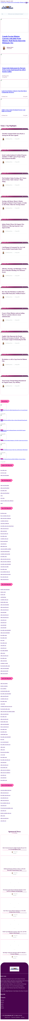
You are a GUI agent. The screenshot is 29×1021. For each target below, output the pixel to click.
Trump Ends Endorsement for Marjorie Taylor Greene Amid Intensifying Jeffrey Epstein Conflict (14, 69)
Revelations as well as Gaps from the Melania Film (14, 360)
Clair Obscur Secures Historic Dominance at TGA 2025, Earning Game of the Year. (14, 440)
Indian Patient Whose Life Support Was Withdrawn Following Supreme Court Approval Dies (13, 226)
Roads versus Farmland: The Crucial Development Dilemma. (12, 985)
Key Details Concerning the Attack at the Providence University (13, 978)
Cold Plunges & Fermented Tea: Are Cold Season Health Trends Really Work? (13, 248)
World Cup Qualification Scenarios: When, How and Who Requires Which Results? (14, 449)
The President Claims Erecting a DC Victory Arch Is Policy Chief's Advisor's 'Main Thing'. (14, 179)
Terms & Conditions (15, 1017)
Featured (2, 1007)
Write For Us (7, 1017)
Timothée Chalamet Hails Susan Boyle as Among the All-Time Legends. (13, 134)
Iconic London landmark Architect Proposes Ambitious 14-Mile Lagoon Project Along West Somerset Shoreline (14, 156)
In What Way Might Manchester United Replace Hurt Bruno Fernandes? (14, 991)
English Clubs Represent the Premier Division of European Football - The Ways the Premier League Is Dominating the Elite (14, 338)
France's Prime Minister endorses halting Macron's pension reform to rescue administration (13, 314)
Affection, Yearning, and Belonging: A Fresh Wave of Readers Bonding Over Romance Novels (14, 270)
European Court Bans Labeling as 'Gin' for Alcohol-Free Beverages (13, 984)
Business (2, 1002)
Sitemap (22, 1017)
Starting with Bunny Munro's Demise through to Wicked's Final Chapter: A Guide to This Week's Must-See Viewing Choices (14, 202)
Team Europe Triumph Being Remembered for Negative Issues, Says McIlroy (14, 381)
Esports (2, 1004)
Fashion (2, 1006)
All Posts (2, 1000)
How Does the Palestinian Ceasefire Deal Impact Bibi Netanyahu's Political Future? (13, 292)
